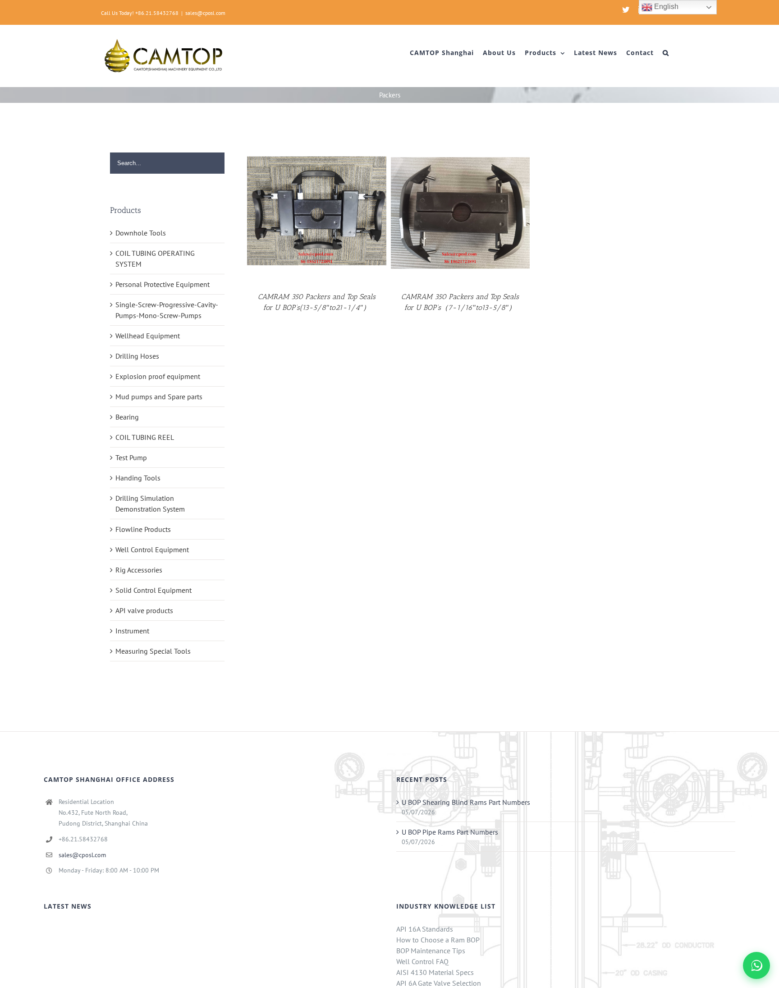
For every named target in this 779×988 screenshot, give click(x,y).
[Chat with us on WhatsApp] (756, 965)
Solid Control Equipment (153, 590)
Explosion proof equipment (157, 376)
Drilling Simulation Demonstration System (150, 503)
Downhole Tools (140, 232)
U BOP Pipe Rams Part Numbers (450, 831)
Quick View (317, 214)
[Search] (666, 53)
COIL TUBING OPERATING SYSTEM (155, 258)
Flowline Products (143, 529)
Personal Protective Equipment (162, 284)
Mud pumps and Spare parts (158, 396)
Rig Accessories (138, 569)
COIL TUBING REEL (144, 437)
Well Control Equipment (152, 549)
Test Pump (131, 457)
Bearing (127, 416)
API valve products (144, 610)
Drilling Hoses (137, 355)
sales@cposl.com (205, 12)
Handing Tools (137, 477)
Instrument (132, 630)
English (665, 6)
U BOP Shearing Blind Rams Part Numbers (466, 802)
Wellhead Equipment (147, 335)
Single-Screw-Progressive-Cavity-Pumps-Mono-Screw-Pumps (166, 310)
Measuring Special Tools (153, 651)
